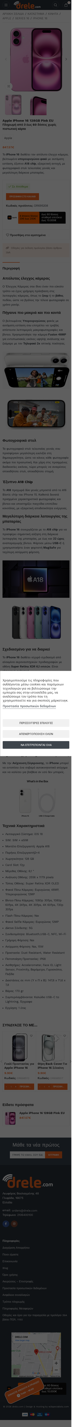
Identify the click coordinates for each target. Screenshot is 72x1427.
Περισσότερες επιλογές (36, 723)
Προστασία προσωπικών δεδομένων (29, 706)
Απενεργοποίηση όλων (36, 734)
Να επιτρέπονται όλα (36, 745)
